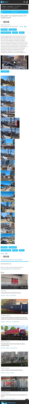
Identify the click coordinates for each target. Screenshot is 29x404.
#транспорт (13, 29)
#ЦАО (7, 295)
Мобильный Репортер (5, 2)
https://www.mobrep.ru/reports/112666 (13, 259)
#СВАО (7, 347)
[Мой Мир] (8, 22)
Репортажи (10, 6)
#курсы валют (13, 295)
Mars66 (7, 368)
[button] (14, 62)
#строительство (6, 32)
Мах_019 (8, 315)
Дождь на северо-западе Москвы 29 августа (12, 370)
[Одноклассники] (6, 22)
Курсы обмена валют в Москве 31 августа (11, 292)
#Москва (4, 29)
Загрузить (14, 12)
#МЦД (21, 32)
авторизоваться (16, 268)
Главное (4, 6)
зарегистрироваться (6, 268)
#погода (8, 372)
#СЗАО (15, 32)
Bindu (5, 290)
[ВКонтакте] (4, 22)
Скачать (5, 71)
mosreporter (7, 24)
